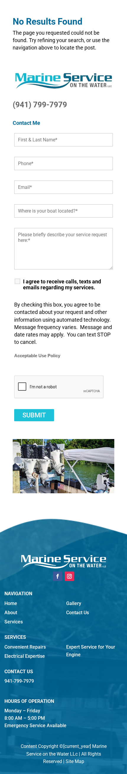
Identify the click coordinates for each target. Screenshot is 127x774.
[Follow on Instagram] (69, 576)
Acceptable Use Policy (37, 355)
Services (13, 622)
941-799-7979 (19, 681)
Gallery (73, 603)
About (10, 612)
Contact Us (77, 612)
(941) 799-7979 (40, 104)
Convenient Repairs (25, 647)
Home (10, 603)
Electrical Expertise (24, 656)
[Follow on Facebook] (57, 576)
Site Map (75, 761)
